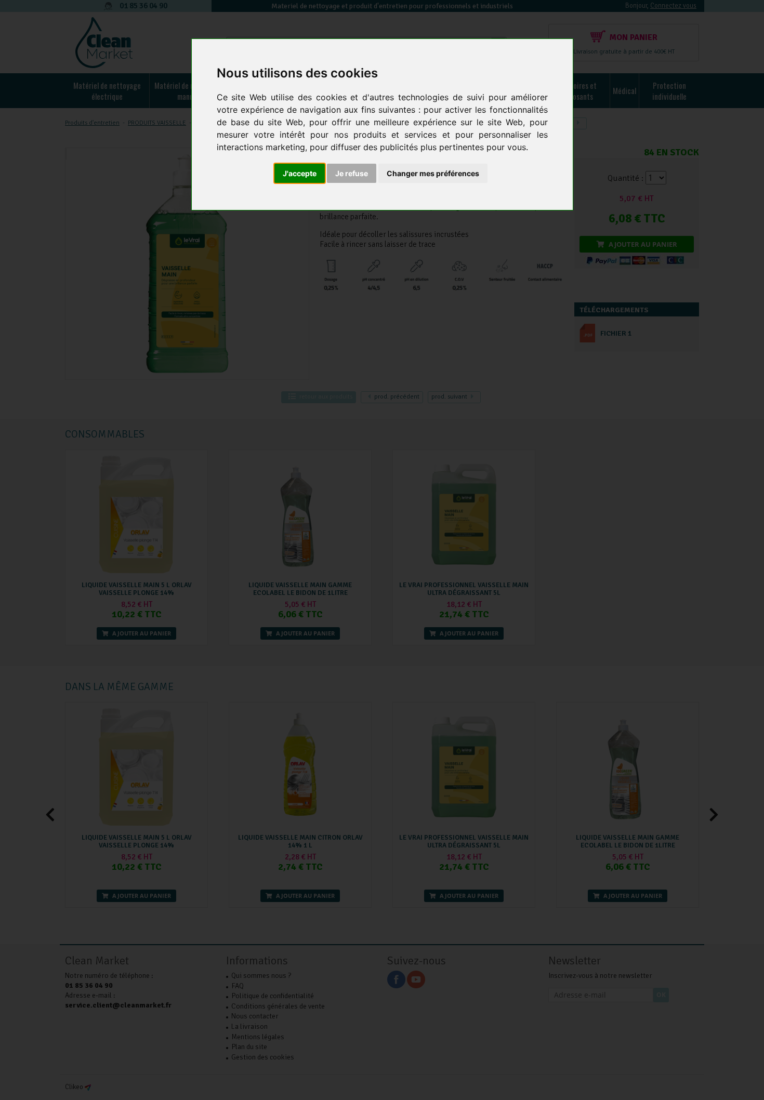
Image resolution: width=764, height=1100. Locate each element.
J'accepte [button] (300, 173)
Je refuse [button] (351, 173)
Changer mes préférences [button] (433, 173)
